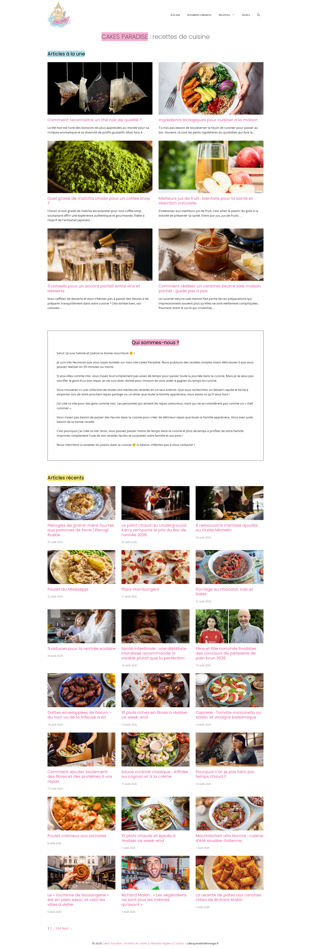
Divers (246, 15)
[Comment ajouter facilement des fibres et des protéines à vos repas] (81, 764)
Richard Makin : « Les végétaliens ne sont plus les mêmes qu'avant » (154, 899)
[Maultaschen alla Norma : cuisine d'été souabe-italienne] (229, 828)
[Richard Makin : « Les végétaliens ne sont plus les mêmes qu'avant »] (155, 887)
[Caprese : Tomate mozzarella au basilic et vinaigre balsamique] (229, 705)
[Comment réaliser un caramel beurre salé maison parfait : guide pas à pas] (211, 278)
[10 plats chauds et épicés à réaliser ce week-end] (155, 828)
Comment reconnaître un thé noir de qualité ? (95, 120)
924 (58, 928)
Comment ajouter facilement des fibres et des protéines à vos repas (80, 776)
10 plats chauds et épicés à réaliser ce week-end (148, 838)
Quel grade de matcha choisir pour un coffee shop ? (99, 201)
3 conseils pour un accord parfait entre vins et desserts (94, 288)
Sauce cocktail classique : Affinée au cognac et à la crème (154, 774)
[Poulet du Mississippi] (81, 581)
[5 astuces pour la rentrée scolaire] (81, 641)
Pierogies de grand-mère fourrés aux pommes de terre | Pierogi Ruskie (81, 530)
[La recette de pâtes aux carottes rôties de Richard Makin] (229, 887)
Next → (67, 928)
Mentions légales (161, 943)
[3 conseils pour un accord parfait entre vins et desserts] (100, 278)
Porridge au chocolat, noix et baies (224, 592)
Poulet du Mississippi (68, 589)
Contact (179, 943)
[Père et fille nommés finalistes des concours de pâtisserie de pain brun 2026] (229, 641)
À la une (175, 15)
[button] (258, 14)
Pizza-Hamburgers (140, 589)
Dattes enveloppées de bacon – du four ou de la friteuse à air (80, 715)
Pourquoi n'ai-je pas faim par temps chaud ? (225, 774)
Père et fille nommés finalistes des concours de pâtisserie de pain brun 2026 (226, 653)
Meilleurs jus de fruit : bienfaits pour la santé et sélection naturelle (206, 201)
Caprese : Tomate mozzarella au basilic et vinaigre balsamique (228, 715)
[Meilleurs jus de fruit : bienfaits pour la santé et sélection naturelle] (211, 191)
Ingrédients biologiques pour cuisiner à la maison (208, 120)
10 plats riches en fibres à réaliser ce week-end (154, 715)
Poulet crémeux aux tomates (77, 836)
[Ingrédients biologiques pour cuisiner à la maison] (211, 112)
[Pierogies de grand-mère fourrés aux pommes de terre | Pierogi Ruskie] (81, 518)
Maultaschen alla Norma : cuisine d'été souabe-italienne (229, 838)
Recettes (224, 15)
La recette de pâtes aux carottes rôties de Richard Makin (228, 897)
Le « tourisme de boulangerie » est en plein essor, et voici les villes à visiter (78, 899)
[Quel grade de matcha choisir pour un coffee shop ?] (100, 191)
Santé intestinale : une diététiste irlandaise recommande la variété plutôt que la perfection (153, 653)
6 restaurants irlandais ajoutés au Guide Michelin (227, 528)
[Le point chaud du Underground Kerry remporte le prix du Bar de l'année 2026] (155, 518)
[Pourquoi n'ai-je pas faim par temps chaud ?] (229, 764)
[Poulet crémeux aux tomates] (81, 828)
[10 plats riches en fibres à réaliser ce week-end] (155, 705)
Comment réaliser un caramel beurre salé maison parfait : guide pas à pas (210, 288)
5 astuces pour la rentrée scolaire (81, 648)
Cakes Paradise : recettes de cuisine (125, 943)
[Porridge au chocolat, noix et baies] (229, 581)
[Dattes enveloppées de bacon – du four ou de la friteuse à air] (81, 705)
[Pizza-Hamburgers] (155, 581)
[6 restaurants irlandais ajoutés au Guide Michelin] (229, 518)
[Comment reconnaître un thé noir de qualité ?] (100, 112)
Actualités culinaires (199, 15)
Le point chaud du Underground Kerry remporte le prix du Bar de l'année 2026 (153, 530)
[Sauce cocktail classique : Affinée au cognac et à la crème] (155, 764)
